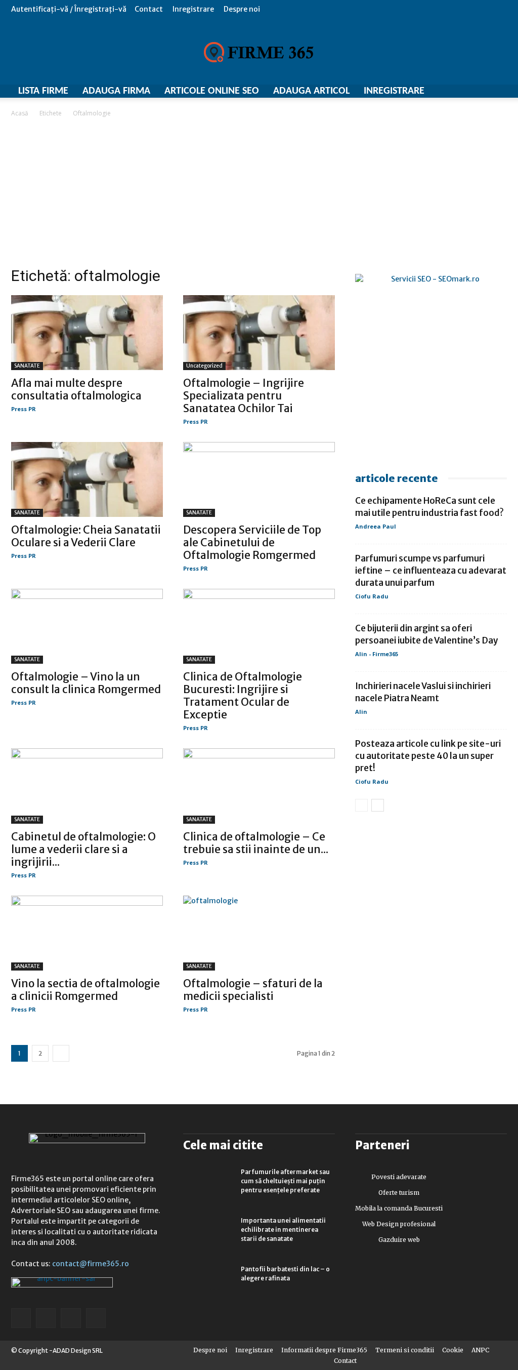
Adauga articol (311, 91)
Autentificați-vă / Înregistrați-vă (68, 9)
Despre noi (242, 9)
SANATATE (27, 365)
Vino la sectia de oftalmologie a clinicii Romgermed (85, 990)
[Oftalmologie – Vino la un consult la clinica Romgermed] (87, 626)
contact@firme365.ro (90, 1263)
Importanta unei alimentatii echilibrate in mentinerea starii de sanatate (283, 1229)
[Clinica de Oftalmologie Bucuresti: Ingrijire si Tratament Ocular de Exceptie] (259, 626)
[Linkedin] (46, 1318)
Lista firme (43, 91)
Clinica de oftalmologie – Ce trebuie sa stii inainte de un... (255, 843)
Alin (361, 711)
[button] (499, 9)
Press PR (23, 409)
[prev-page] (361, 805)
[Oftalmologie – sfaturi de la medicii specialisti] (259, 933)
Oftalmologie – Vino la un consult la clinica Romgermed (86, 683)
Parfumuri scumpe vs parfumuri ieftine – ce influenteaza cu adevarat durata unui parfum (430, 570)
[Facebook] (21, 1318)
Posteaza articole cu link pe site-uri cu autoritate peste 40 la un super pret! (428, 756)
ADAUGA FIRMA (116, 91)
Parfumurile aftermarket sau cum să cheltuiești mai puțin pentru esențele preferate (285, 1181)
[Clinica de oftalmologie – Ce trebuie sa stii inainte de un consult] (259, 785)
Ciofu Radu (371, 596)
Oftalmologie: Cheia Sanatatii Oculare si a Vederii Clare (86, 536)
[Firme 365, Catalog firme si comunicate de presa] (259, 52)
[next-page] (61, 1053)
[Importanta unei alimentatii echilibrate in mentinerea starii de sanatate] (208, 1234)
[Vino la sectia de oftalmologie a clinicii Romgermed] (87, 933)
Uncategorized (204, 365)
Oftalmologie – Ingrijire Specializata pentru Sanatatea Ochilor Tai (243, 395)
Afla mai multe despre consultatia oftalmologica (76, 389)
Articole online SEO (211, 91)
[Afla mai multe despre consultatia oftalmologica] (87, 332)
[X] (70, 1318)
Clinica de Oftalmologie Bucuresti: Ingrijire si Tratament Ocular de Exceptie (242, 695)
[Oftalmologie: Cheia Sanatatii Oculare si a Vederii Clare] (87, 479)
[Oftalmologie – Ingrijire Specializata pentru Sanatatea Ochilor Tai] (259, 332)
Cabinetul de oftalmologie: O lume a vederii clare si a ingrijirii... (83, 849)
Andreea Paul (375, 526)
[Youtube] (96, 1318)
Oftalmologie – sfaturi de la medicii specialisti (253, 990)
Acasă (19, 113)
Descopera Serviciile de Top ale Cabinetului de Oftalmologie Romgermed (252, 542)
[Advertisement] (259, 195)
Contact (149, 9)
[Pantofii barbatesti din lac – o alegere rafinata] (208, 1282)
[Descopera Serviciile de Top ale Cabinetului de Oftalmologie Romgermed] (259, 479)
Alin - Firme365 (376, 654)
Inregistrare (193, 9)
